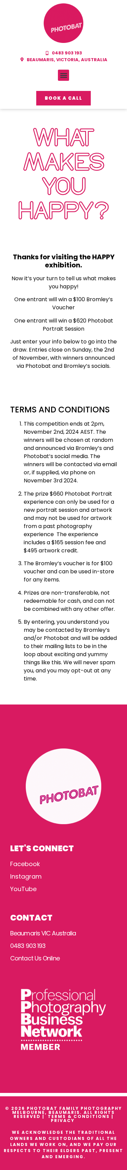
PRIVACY (63, 1120)
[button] (63, 75)
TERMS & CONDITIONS (79, 1116)
